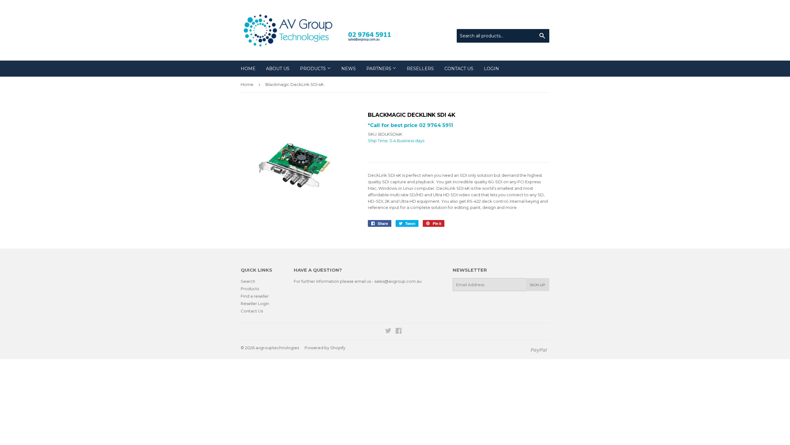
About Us (277, 68)
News (348, 68)
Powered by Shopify (325, 347)
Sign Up (537, 284)
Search (248, 281)
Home (248, 68)
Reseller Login (255, 303)
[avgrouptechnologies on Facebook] (398, 331)
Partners (379, 68)
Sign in (498, 21)
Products (313, 68)
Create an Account (531, 21)
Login (491, 68)
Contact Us (458, 68)
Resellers (420, 68)
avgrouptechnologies (277, 347)
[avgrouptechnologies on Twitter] (388, 331)
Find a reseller (255, 296)
